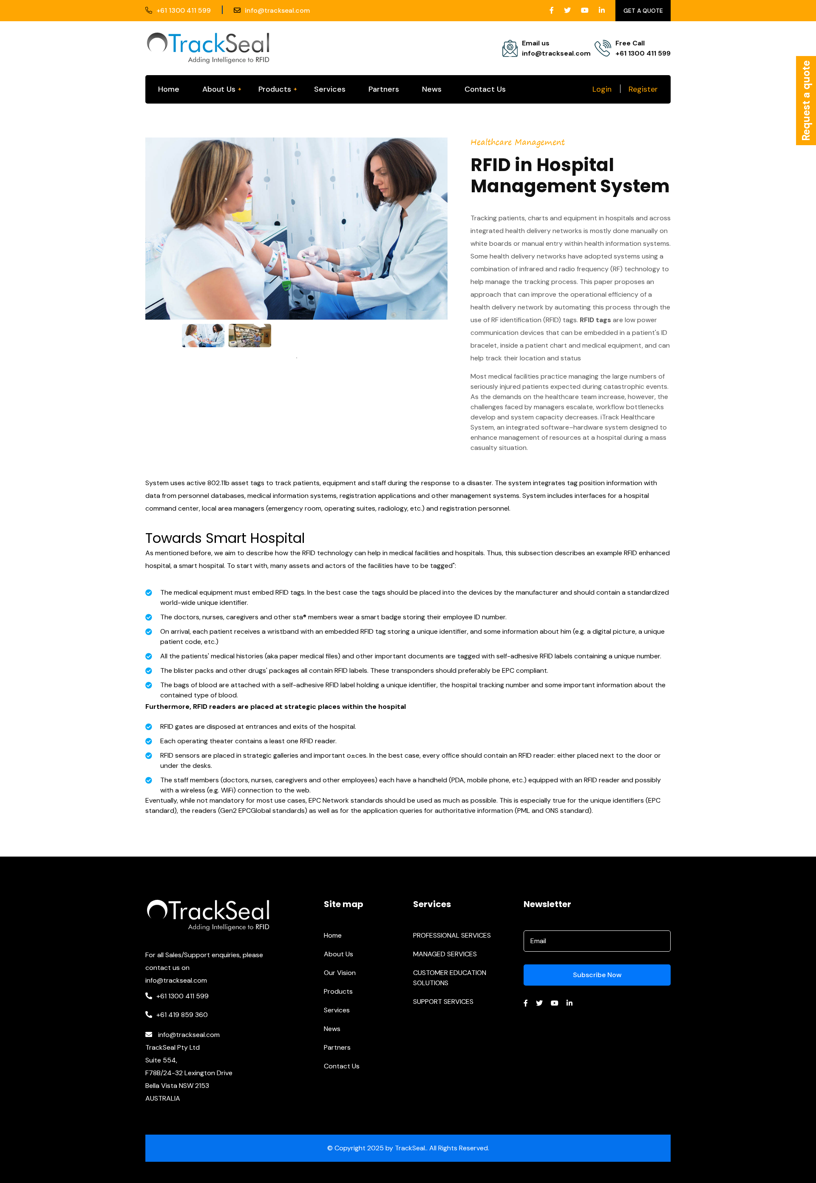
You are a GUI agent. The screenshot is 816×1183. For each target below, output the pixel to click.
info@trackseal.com (277, 10)
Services (330, 89)
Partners (383, 89)
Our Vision (340, 972)
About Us (218, 89)
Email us (536, 43)
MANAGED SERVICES (445, 954)
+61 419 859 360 (182, 1014)
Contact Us (485, 89)
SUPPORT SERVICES (443, 1001)
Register (643, 89)
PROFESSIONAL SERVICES (452, 935)
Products (274, 89)
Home (168, 89)
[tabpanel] (203, 335)
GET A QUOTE (643, 10)
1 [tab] (296, 358)
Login (602, 89)
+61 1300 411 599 (183, 10)
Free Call (630, 43)
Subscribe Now (597, 974)
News (432, 89)
